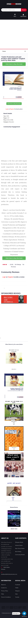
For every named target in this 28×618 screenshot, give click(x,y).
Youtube (17, 597)
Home (4, 51)
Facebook (17, 584)
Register (12, 109)
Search (24, 9)
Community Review (20, 554)
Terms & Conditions (6, 597)
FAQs (2, 594)
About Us (3, 584)
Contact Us (4, 587)
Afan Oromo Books (19, 548)
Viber (16, 594)
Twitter (16, 587)
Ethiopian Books (19, 542)
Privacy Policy (4, 590)
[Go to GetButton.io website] (24, 616)
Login (7, 109)
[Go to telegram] (24, 613)
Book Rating (18, 551)
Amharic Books (19, 545)
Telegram (17, 590)
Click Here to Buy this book (14, 64)
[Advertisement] (14, 34)
